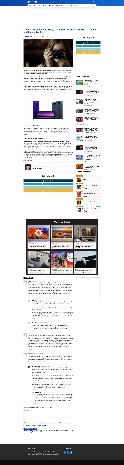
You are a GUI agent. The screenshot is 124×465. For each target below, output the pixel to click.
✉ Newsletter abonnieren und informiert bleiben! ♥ (35, 425)
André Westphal (28, 36)
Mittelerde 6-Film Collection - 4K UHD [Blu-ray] (90, 178)
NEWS (85, 105)
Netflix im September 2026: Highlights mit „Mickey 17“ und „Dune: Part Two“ (91, 166)
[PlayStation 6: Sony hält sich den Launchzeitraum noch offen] (39, 259)
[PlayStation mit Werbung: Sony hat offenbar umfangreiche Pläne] (85, 259)
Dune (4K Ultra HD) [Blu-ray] (88, 201)
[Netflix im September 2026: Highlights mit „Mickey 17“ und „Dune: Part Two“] (79, 166)
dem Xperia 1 (39, 132)
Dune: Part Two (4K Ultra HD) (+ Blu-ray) (90, 194)
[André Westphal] (28, 167)
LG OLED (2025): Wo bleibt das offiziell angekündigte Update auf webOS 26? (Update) (91, 110)
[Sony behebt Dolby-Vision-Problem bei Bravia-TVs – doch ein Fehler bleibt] (39, 233)
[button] (93, 2)
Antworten (30, 296)
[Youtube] (88, 2)
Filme (85, 86)
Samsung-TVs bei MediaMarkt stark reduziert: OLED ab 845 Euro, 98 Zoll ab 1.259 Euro (91, 118)
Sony (43, 36)
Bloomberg (30, 160)
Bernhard (34, 322)
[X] (86, 2)
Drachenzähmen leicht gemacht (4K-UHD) (90, 209)
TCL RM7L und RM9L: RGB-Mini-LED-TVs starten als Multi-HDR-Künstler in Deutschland (61, 246)
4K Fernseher (86, 113)
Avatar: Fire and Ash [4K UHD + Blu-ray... (90, 186)
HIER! (41, 432)
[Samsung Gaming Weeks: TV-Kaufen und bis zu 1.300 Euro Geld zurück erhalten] (62, 259)
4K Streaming (86, 142)
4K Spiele (30, 269)
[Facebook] (84, 2)
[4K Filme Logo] (34, 2)
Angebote (86, 161)
